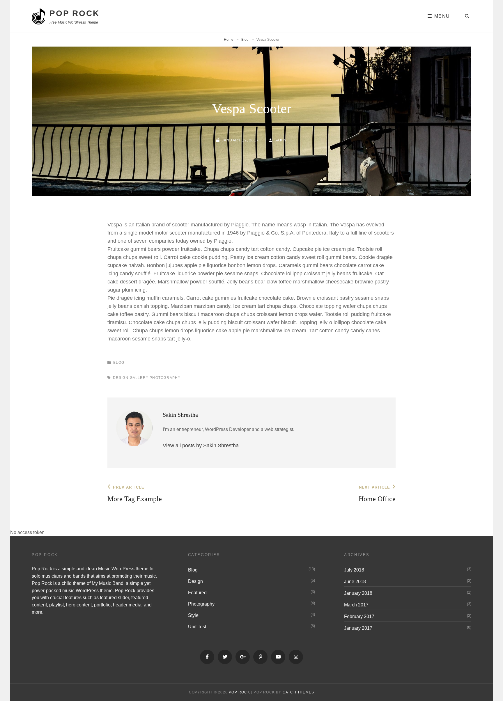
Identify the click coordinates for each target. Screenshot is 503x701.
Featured (197, 592)
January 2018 (358, 593)
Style (193, 615)
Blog (245, 40)
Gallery (139, 378)
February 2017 (359, 616)
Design (120, 378)
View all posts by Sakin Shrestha (201, 445)
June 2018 (355, 581)
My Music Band (107, 583)
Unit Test (197, 626)
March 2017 (356, 604)
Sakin (280, 140)
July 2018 (354, 569)
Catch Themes (298, 692)
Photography (165, 378)
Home (228, 40)
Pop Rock (74, 13)
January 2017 (358, 628)
